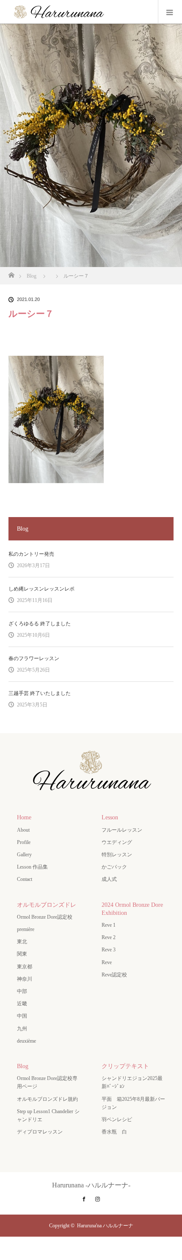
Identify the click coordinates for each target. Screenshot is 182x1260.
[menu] (170, 12)
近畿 (22, 1004)
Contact (24, 879)
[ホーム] (11, 273)
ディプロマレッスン (40, 1132)
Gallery (24, 855)
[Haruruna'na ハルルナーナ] (91, 792)
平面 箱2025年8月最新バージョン (133, 1103)
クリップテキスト (125, 1066)
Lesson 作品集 (32, 867)
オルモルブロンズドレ (46, 905)
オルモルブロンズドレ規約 (47, 1099)
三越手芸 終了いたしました (39, 693)
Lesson (110, 817)
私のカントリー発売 (31, 554)
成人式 (109, 879)
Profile (23, 842)
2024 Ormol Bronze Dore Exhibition (132, 909)
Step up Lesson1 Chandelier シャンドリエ (48, 1115)
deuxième (29, 1041)
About (23, 830)
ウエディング (117, 842)
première (28, 929)
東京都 (24, 967)
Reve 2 (109, 937)
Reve (107, 962)
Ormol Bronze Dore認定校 (44, 917)
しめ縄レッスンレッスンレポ (41, 589)
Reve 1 (109, 925)
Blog (22, 1066)
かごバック (114, 867)
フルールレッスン (122, 830)
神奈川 (24, 979)
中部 (22, 991)
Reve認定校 (114, 975)
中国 (22, 1016)
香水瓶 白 (114, 1132)
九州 (22, 1029)
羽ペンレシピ (117, 1119)
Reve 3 (109, 950)
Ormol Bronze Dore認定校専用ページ (47, 1082)
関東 (22, 954)
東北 (22, 942)
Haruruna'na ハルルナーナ (105, 1226)
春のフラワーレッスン (33, 658)
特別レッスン (117, 855)
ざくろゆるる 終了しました (39, 624)
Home (24, 817)
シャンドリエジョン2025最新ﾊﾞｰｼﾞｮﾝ (132, 1082)
